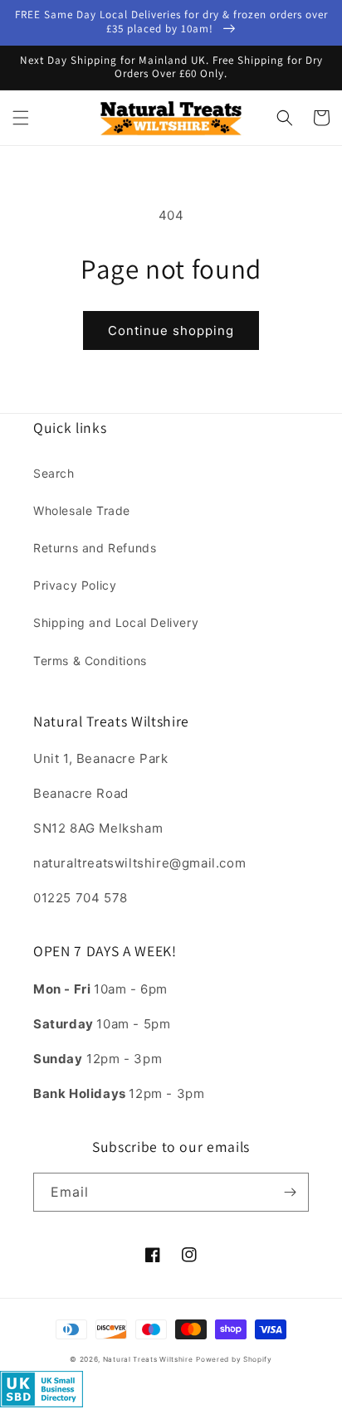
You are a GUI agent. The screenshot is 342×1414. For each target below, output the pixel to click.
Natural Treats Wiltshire (148, 1359)
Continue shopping (171, 330)
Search (54, 473)
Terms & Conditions (90, 661)
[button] (20, 118)
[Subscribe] (289, 1192)
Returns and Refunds (94, 548)
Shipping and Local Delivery (115, 622)
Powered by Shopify (234, 1359)
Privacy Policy (74, 585)
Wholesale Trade (81, 510)
